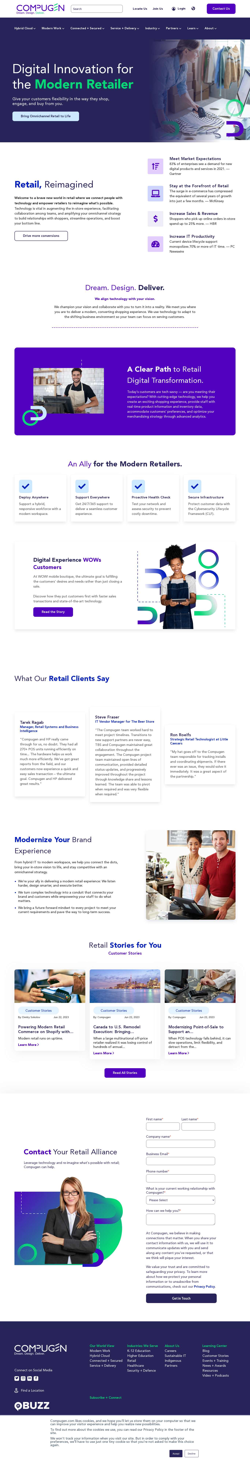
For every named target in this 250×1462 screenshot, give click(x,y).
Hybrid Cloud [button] (100, 1356)
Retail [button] (131, 1360)
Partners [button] (171, 1365)
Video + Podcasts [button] (215, 1375)
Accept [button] (176, 1453)
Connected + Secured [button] (106, 1360)
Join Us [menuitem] (158, 8)
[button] (40, 9)
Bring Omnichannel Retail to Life (46, 116)
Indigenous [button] (173, 1360)
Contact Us (221, 8)
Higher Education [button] (140, 1356)
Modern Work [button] (100, 1351)
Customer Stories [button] (215, 1356)
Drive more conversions (41, 236)
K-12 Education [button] (138, 1351)
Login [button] (181, 8)
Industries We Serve (142, 1346)
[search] (97, 9)
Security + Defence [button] (141, 1370)
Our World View (102, 1346)
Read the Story (53, 612)
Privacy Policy (204, 1286)
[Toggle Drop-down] (34, 28)
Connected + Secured (85, 28)
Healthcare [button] (135, 1365)
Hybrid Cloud (23, 28)
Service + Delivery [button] (103, 1365)
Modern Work (51, 28)
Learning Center (214, 1346)
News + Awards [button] (214, 1365)
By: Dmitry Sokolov (29, 1017)
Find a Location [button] (32, 1390)
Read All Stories (125, 1073)
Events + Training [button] (215, 1360)
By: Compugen (102, 1017)
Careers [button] (170, 1351)
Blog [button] (205, 1351)
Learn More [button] (27, 1045)
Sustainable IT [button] (175, 1356)
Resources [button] (210, 1370)
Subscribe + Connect (106, 1397)
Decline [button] (191, 1453)
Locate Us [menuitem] (140, 8)
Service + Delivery (123, 28)
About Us (172, 1346)
